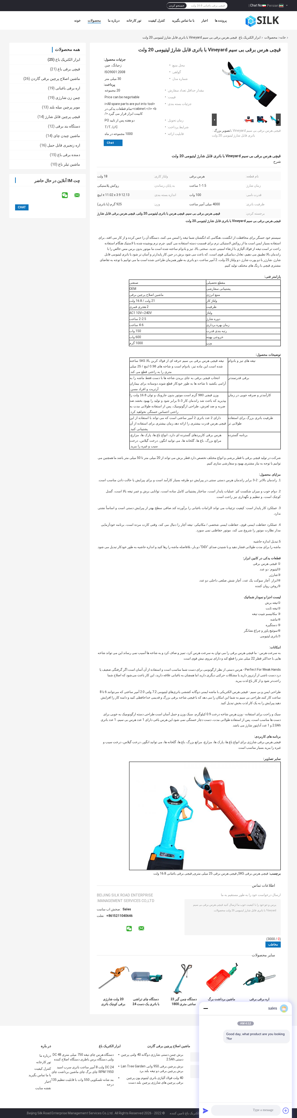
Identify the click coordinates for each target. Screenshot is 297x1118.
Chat (110, 142)
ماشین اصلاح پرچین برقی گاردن (55, 78)
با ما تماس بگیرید (183, 20)
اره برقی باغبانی (67, 88)
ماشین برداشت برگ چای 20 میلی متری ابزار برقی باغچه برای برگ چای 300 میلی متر (221, 1001)
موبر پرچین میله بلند (64, 107)
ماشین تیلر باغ (69, 164)
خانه (283, 37)
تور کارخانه (133, 20)
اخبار (204, 20)
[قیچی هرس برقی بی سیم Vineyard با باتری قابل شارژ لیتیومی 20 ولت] (248, 85)
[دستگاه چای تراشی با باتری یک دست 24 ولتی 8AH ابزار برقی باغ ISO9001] (145, 978)
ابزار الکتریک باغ (250, 37)
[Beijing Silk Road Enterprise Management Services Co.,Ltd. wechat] (68, 195)
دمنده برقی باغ (68, 155)
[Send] (205, 1110)
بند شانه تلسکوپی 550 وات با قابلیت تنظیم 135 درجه (82, 1082)
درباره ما (113, 20)
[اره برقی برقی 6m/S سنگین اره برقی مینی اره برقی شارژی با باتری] (259, 978)
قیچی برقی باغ (69, 69)
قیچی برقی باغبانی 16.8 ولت (172, 873)
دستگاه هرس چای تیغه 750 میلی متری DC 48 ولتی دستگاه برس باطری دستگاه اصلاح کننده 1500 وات (83, 1057)
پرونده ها (221, 20)
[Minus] (205, 1008)
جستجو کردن (176, 5)
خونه (77, 20)
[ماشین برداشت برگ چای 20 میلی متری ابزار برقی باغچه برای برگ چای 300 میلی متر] (221, 978)
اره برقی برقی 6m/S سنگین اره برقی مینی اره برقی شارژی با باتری (259, 1001)
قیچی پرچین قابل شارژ (62, 116)
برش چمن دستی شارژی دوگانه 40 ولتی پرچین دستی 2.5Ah (152, 1057)
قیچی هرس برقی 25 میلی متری (215, 873)
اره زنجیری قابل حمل (63, 145)
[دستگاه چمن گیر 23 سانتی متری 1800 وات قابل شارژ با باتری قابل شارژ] (183, 978)
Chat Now (257, 5)
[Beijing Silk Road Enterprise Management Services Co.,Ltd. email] (80, 195)
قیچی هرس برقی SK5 (253, 873)
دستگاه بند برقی (67, 126)
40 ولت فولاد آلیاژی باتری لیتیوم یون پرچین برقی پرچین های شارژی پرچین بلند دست (154, 1080)
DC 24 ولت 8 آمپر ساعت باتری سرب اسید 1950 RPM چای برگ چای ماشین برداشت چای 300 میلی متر (83, 1070)
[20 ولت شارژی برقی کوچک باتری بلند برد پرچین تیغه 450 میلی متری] (113, 978)
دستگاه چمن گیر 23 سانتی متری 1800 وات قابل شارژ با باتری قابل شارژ (184, 1001)
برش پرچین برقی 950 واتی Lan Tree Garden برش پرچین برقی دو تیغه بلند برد (152, 1068)
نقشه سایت (43, 1088)
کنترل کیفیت (156, 20)
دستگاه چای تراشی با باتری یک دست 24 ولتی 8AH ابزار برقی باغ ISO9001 (146, 1001)
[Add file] (286, 1110)
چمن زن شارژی (67, 97)
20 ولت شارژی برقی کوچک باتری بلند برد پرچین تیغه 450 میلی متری (113, 1001)
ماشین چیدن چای (66, 136)
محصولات (94, 20)
